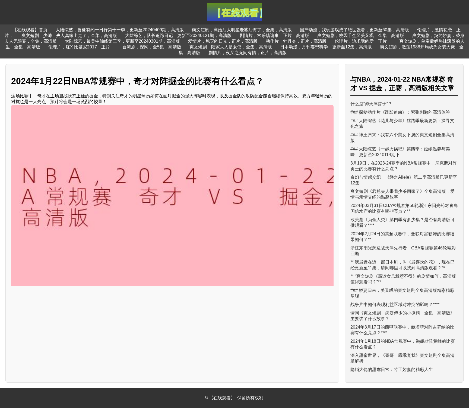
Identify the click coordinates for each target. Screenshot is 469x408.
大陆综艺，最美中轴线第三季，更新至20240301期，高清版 (122, 41)
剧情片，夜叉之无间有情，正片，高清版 (247, 52)
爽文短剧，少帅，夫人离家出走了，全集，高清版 (69, 35)
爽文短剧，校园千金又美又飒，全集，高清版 (360, 35)
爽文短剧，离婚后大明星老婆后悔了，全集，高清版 (242, 29)
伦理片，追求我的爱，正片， (363, 41)
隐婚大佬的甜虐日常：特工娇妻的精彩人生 (391, 369)
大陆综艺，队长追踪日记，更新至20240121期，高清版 (178, 35)
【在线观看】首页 (30, 29)
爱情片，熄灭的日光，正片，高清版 (223, 41)
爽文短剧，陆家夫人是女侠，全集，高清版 (230, 47)
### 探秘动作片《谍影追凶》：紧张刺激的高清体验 (400, 112)
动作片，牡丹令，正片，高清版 (296, 41)
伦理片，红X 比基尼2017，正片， (81, 47)
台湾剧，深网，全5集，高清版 (151, 47)
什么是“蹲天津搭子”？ (371, 103)
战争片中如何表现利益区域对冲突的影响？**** (394, 304)
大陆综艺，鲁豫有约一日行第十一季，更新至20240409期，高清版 (120, 29)
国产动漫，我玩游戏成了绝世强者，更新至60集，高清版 (354, 29)
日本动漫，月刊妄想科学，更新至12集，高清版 (326, 47)
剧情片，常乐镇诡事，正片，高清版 (274, 35)
